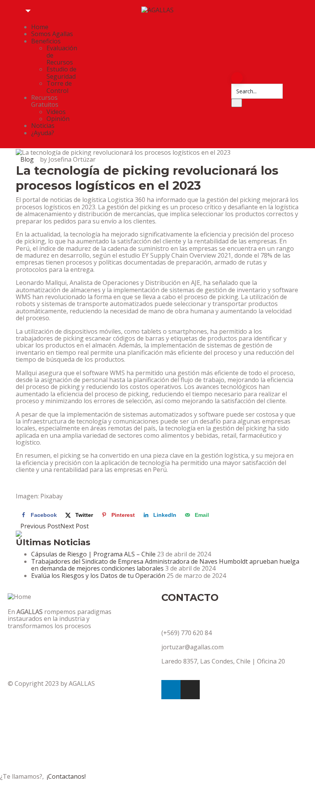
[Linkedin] (171, 689)
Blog (27, 159)
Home (39, 27)
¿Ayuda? (42, 133)
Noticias (43, 125)
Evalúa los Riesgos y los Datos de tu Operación (98, 575)
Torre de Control (59, 86)
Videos (56, 112)
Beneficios (46, 41)
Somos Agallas (52, 34)
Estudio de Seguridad (61, 72)
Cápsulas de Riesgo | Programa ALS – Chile (93, 554)
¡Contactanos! (66, 776)
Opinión (58, 118)
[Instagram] (190, 689)
